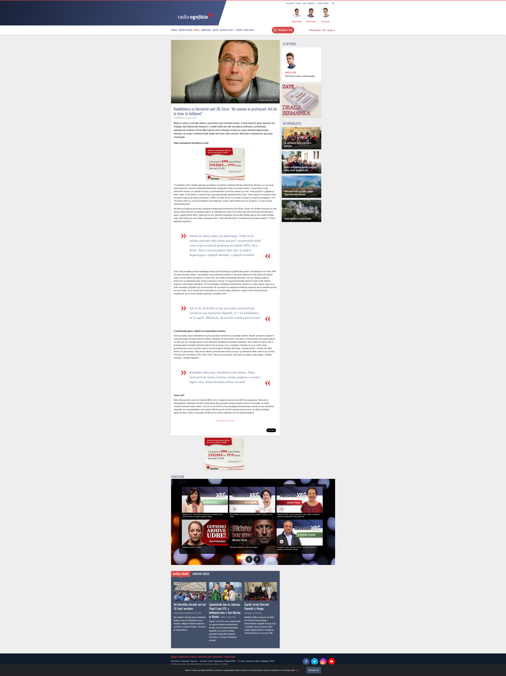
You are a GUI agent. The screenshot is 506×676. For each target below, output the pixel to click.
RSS (272, 661)
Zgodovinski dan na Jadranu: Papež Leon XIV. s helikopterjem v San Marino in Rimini (224, 610)
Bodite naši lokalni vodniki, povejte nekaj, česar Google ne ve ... (299, 168)
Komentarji (206, 30)
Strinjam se (313, 670)
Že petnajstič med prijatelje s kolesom (297, 144)
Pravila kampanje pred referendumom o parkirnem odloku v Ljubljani (199, 664)
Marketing (310, 3)
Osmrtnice (175, 661)
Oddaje (215, 30)
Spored (239, 30)
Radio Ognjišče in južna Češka (297, 218)
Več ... (298, 670)
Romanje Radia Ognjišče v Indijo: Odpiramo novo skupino (299, 192)
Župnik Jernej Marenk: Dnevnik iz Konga (256, 606)
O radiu (241, 661)
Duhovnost (218, 656)
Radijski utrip (226, 30)
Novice (197, 30)
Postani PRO (290, 3)
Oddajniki (264, 661)
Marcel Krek (290, 72)
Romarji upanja (185, 30)
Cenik (304, 3)
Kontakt (298, 3)
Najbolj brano (180, 574)
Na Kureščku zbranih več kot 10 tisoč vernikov (190, 606)
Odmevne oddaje (201, 574)
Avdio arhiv (249, 30)
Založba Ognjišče (323, 3)
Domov (174, 30)
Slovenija (178, 118)
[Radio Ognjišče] (195, 15)
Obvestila (185, 661)
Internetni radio (252, 661)
